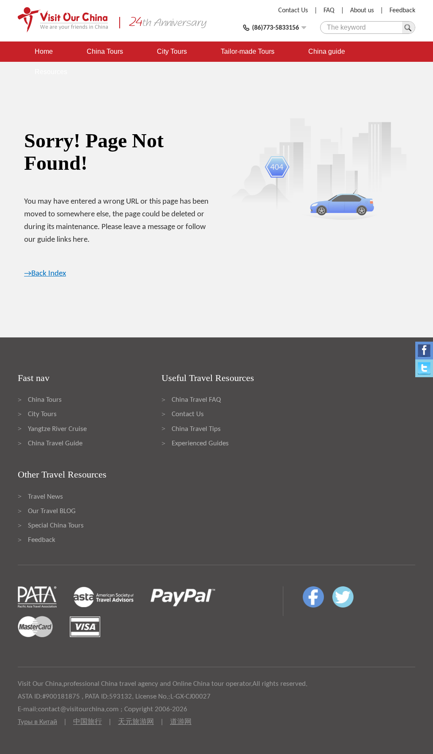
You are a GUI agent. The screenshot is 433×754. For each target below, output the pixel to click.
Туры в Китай (37, 722)
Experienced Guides (200, 443)
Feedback (402, 10)
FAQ (328, 10)
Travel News (45, 496)
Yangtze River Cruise (57, 429)
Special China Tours (56, 525)
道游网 (181, 722)
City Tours (172, 51)
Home (44, 51)
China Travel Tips (196, 429)
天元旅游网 (136, 722)
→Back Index (45, 274)
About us (362, 10)
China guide (326, 51)
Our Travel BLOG (52, 511)
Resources (51, 71)
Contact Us (293, 10)
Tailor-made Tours (247, 51)
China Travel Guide (55, 443)
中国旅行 (87, 722)
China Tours (105, 51)
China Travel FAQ (196, 399)
